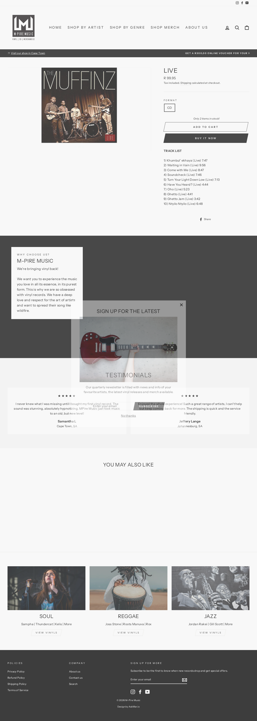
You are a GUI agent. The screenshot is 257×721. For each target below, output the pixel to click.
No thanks (128, 412)
